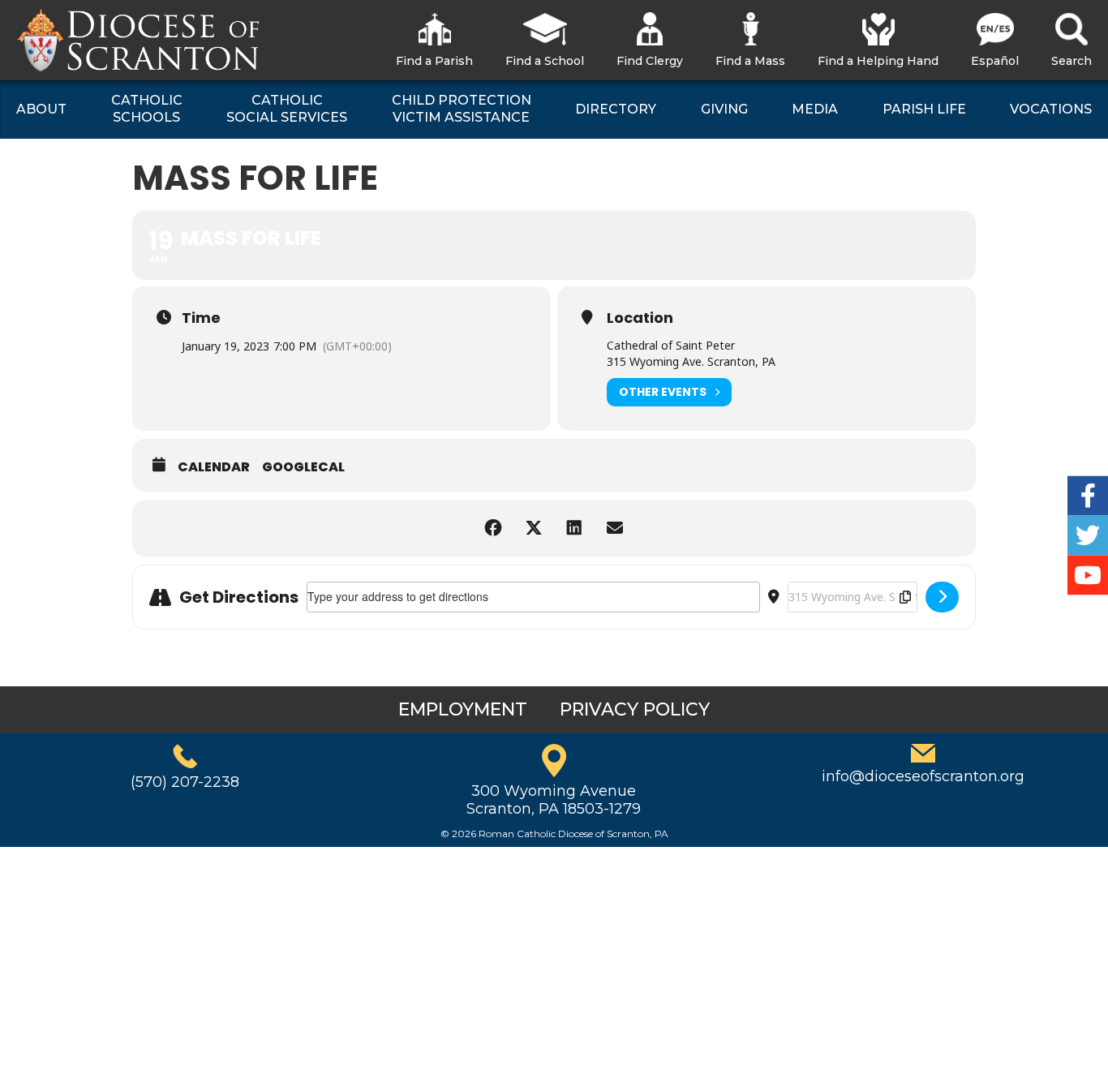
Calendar (214, 467)
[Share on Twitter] (533, 528)
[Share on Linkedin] (574, 528)
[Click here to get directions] (942, 597)
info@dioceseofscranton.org (923, 776)
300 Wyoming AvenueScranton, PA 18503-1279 (553, 800)
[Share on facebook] (493, 528)
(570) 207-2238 (185, 782)
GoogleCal (303, 467)
